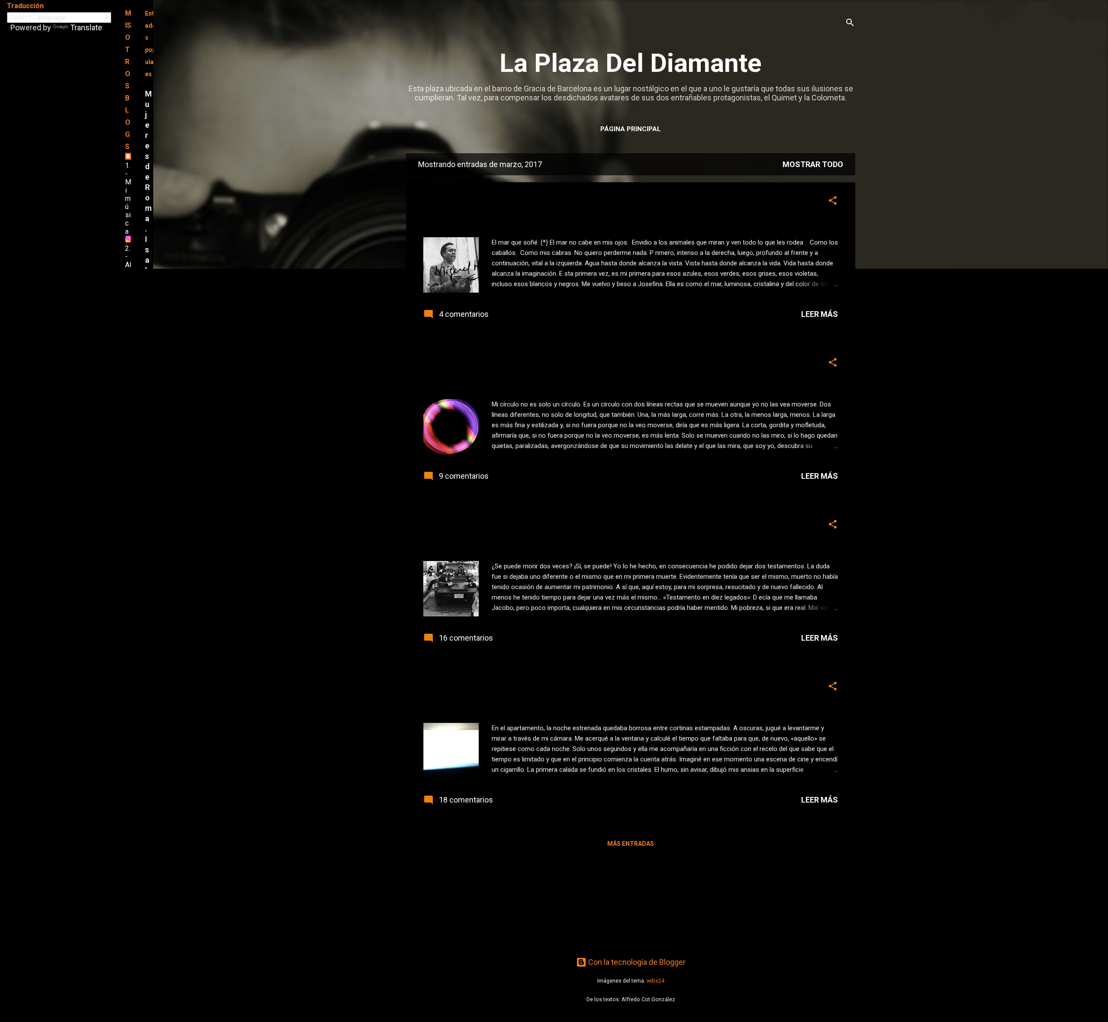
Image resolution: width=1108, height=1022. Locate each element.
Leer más (819, 314)
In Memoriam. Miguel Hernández (519, 202)
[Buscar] (850, 23)
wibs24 (655, 980)
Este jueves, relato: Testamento (516, 526)
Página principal (630, 129)
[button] (833, 201)
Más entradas (630, 843)
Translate (86, 27)
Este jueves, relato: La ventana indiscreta (543, 688)
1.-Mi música (128, 198)
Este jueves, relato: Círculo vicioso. (525, 364)
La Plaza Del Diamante (630, 63)
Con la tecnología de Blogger (636, 962)
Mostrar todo (813, 164)
